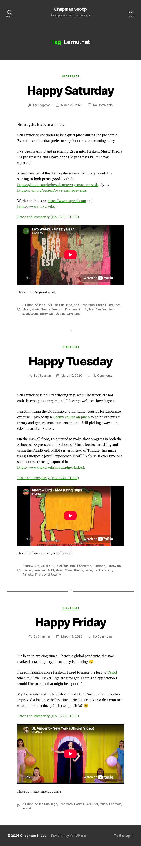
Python (89, 309)
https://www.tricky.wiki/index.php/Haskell (50, 467)
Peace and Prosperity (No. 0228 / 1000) (48, 716)
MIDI (51, 570)
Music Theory (41, 309)
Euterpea (99, 566)
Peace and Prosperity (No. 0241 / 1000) (48, 477)
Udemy (60, 313)
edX (76, 305)
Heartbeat (71, 76)
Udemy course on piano (71, 417)
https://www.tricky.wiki (35, 206)
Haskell (101, 305)
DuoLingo (65, 305)
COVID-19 (51, 305)
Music (26, 309)
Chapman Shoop (70, 9)
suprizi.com (30, 313)
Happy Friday (70, 622)
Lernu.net (113, 305)
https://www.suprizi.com (67, 200)
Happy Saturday (70, 90)
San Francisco (105, 309)
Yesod (112, 672)
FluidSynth (114, 566)
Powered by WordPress (68, 836)
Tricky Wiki (46, 313)
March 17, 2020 (71, 375)
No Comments (103, 105)
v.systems (73, 313)
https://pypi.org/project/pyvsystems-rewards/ (52, 190)
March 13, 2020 (71, 636)
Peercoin (57, 309)
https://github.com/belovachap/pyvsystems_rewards (57, 184)
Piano (88, 570)
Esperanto (88, 305)
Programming (74, 309)
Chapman (43, 105)
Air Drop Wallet (32, 305)
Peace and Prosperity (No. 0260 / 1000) (48, 216)
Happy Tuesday (70, 361)
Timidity (27, 574)
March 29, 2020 (72, 105)
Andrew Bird (30, 566)
